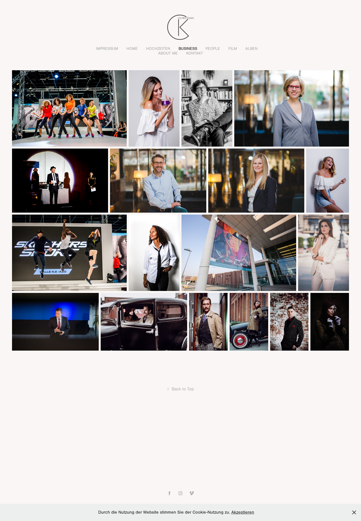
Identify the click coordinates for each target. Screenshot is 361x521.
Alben (251, 48)
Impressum (107, 48)
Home (132, 48)
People (213, 48)
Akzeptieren (242, 512)
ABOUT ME (168, 53)
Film (232, 48)
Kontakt (194, 53)
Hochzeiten (158, 48)
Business (188, 48)
